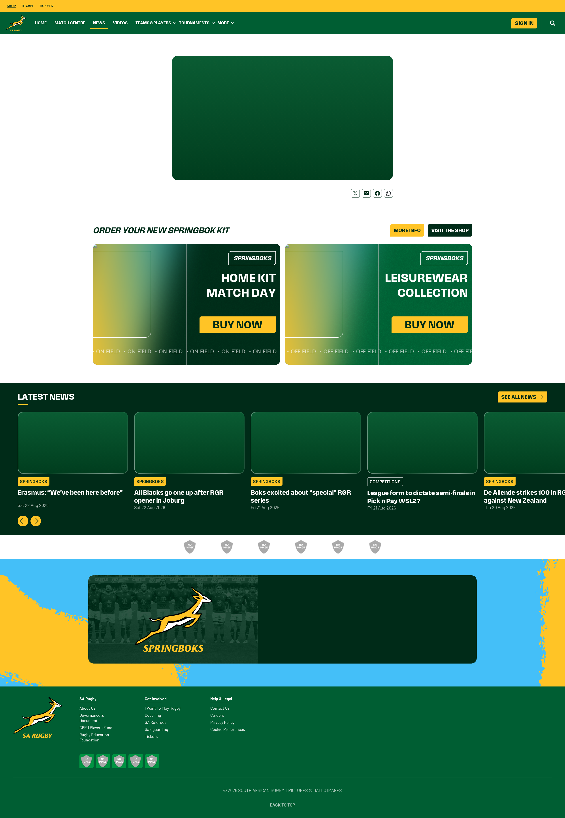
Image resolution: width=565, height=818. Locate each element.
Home (41, 23)
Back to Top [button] (282, 805)
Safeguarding (156, 730)
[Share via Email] (366, 193)
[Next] (35, 521)
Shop (11, 6)
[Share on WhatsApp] (388, 193)
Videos (120, 23)
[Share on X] (355, 193)
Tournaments (194, 23)
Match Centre (70, 23)
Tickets (46, 6)
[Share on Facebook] (377, 193)
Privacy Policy (222, 723)
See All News (518, 397)
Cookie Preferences (227, 730)
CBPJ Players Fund (95, 728)
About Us (87, 709)
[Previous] (23, 521)
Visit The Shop (450, 230)
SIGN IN (524, 23)
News (99, 23)
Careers (217, 716)
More (223, 23)
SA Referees (155, 723)
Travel (27, 6)
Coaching (153, 716)
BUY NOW (238, 325)
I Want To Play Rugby (163, 709)
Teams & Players (153, 23)
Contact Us (220, 709)
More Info (407, 230)
